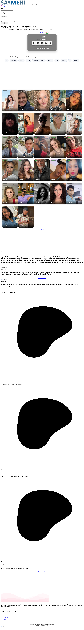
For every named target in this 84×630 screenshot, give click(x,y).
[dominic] (58, 170)
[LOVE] (26, 170)
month (4, 12)
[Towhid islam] (74, 193)
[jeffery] (26, 217)
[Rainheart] (10, 193)
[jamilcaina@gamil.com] (26, 147)
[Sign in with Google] (47, 32)
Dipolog (21, 60)
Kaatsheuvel (13, 60)
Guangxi (76, 60)
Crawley (64, 60)
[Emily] (42, 100)
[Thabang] (74, 170)
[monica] (74, 147)
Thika (57, 60)
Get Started (3, 609)
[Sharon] (26, 124)
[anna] (10, 100)
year (5, 13)
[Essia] (42, 193)
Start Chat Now (42, 229)
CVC (14, 14)
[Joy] (58, 124)
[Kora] (26, 100)
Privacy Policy (6, 617)
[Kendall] (74, 100)
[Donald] (42, 170)
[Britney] (10, 170)
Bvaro (28, 60)
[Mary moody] (58, 147)
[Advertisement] (42, 73)
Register (4, 7)
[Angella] (58, 100)
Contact (4, 619)
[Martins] (42, 124)
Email (14, 21)
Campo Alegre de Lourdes (39, 60)
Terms (4, 614)
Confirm (6, 23)
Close (6, 627)
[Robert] (10, 147)
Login (4, 6)
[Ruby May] (58, 193)
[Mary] (42, 147)
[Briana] (10, 217)
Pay (5, 16)
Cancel (2, 16)
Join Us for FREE (42, 266)
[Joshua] (10, 124)
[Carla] (74, 124)
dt (6, 60)
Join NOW (40, 32)
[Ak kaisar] (26, 193)
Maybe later (42, 326)
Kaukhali (50, 60)
